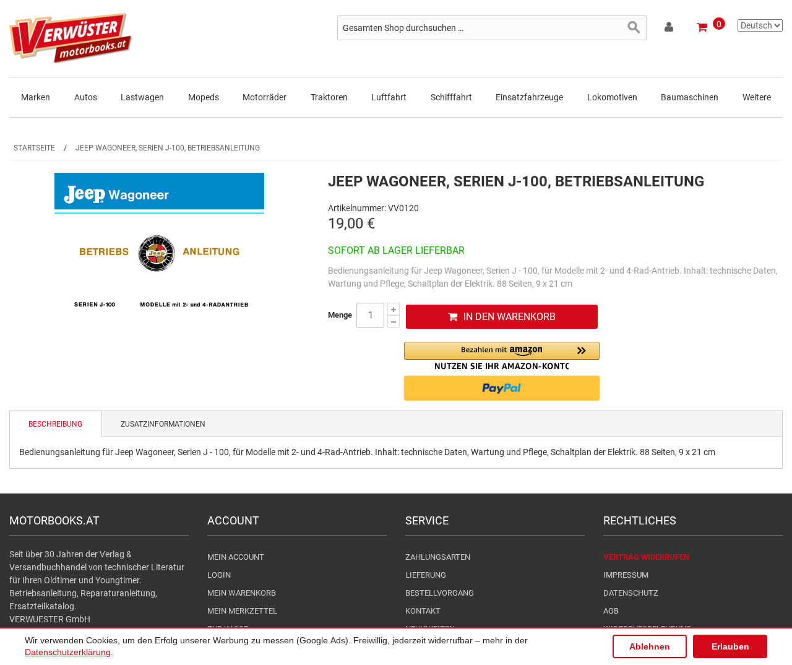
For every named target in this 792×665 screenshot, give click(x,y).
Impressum (625, 575)
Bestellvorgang (439, 593)
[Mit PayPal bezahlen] (502, 388)
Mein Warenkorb (241, 593)
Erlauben (730, 646)
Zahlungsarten (437, 557)
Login (219, 575)
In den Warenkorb (509, 317)
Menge (340, 314)
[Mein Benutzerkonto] (669, 29)
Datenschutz (630, 593)
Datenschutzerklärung (68, 652)
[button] (502, 356)
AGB (611, 610)
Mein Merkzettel (242, 610)
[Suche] (634, 27)
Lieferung (425, 575)
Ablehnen (649, 646)
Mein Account (235, 557)
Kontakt (423, 610)
